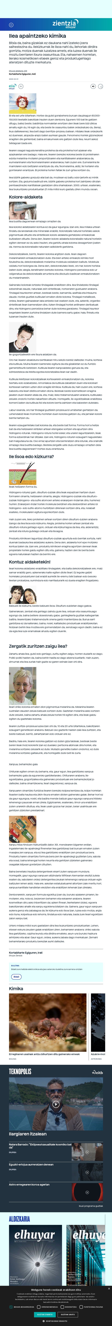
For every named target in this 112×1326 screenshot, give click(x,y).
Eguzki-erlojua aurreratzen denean (31, 1164)
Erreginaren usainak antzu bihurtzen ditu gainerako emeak (44, 1054)
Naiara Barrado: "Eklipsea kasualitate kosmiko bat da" (40, 1146)
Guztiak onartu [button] (45, 1314)
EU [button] (21, 86)
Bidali (16, 977)
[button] (11, 24)
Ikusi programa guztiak (91, 1206)
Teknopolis (20, 1071)
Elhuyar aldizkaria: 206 (18, 71)
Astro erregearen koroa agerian (29, 1184)
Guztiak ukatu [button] (68, 1314)
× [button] (109, 1289)
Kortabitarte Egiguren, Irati (22, 74)
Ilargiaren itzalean (28, 1134)
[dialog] (56, 1306)
